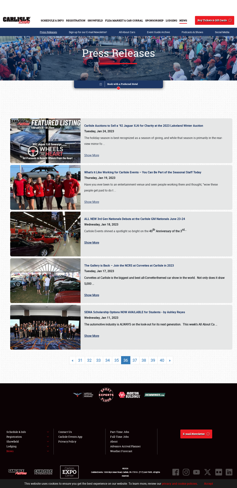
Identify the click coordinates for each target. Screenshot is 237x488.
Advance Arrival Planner (125, 446)
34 (107, 360)
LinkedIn (229, 472)
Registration (75, 20)
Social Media (222, 32)
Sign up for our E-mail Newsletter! (88, 32)
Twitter (207, 472)
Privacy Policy (67, 441)
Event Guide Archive (158, 32)
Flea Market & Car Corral (124, 20)
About (114, 441)
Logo (17, 20)
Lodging (171, 20)
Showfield (95, 20)
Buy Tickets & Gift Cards (212, 20)
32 (89, 360)
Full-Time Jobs (119, 436)
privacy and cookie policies (179, 484)
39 (153, 360)
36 (125, 360)
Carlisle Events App (70, 436)
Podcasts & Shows (192, 32)
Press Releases (48, 32)
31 (80, 360)
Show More (91, 155)
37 (135, 360)
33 (98, 360)
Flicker (218, 472)
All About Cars (127, 32)
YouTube (196, 472)
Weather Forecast (121, 451)
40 (162, 360)
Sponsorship (154, 20)
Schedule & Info (52, 20)
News (183, 20)
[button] (118, 85)
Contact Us (65, 432)
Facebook (175, 472)
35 (116, 360)
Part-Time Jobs (119, 432)
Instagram (186, 472)
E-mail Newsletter (194, 434)
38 (144, 360)
